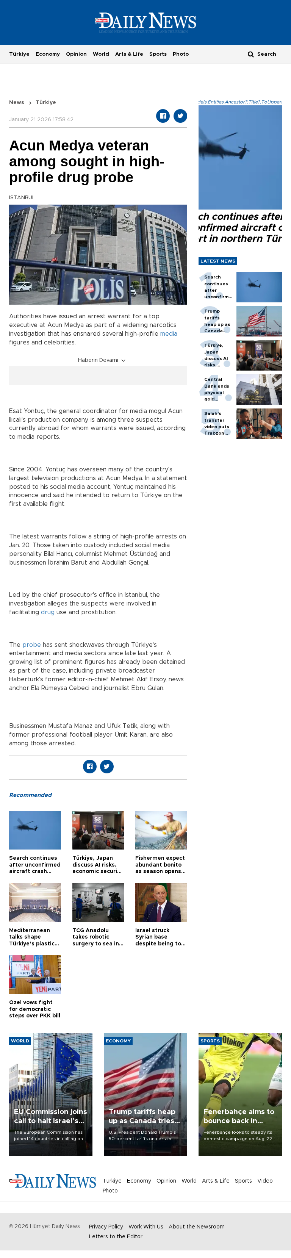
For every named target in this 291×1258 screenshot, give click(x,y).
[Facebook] (163, 116)
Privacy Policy (106, 1227)
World (101, 54)
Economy (48, 54)
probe (31, 645)
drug (48, 612)
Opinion (76, 54)
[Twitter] (180, 116)
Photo (181, 54)
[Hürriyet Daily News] (146, 22)
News (16, 102)
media (168, 334)
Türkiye (19, 54)
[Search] (251, 54)
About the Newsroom (197, 1227)
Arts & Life (129, 54)
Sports (158, 54)
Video (265, 1181)
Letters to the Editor (115, 1236)
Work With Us (145, 1227)
